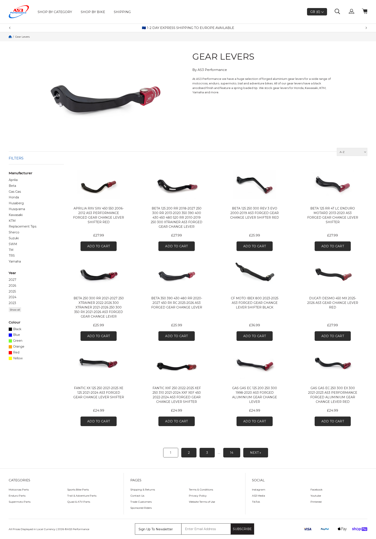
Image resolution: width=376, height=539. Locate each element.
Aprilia (13, 180)
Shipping (122, 12)
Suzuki (14, 238)
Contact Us (137, 495)
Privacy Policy (198, 495)
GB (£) (315, 12)
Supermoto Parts (19, 501)
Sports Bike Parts (78, 489)
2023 (12, 303)
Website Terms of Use (202, 501)
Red (16, 352)
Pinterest (316, 501)
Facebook (316, 489)
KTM (12, 221)
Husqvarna (17, 209)
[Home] (10, 36)
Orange (18, 346)
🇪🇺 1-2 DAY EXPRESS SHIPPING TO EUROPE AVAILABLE (188, 28)
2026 (12, 286)
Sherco (14, 232)
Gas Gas (15, 192)
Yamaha (15, 261)
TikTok (256, 501)
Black (17, 329)
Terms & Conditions (201, 489)
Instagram (258, 489)
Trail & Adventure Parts (81, 495)
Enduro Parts (17, 495)
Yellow (18, 358)
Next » (255, 453)
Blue (16, 335)
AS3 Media (258, 495)
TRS (12, 256)
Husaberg (16, 203)
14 (231, 453)
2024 (12, 297)
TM (11, 250)
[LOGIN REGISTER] (351, 12)
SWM (13, 244)
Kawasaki (16, 215)
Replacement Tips (22, 226)
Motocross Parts (19, 489)
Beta (12, 186)
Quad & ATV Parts (78, 501)
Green (17, 341)
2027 (12, 280)
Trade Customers (141, 501)
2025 (12, 291)
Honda (14, 197)
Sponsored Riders (141, 507)
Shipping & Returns (142, 489)
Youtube (316, 495)
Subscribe (242, 529)
